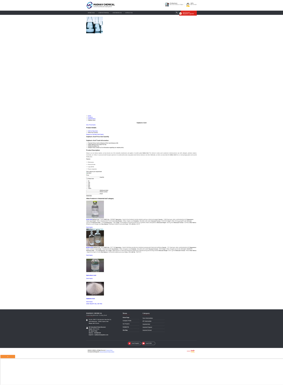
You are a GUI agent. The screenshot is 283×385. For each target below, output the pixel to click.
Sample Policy (91, 147)
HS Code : (186, 249)
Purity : (128, 224)
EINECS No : (109, 219)
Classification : (124, 221)
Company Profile (103, 12)
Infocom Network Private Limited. (107, 351)
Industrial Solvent (147, 330)
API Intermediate (147, 321)
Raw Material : (113, 224)
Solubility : (142, 221)
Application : (137, 219)
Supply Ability (91, 144)
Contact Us (129, 12)
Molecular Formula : (181, 222)
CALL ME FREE (98, 303)
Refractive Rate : (98, 222)
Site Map (125, 330)
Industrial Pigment (147, 327)
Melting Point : (97, 219)
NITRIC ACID (89, 247)
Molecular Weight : (165, 222)
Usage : (136, 222)
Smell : (177, 221)
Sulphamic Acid (90, 298)
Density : (173, 219)
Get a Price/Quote (91, 125)
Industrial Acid (146, 324)
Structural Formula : (159, 221)
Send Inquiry (100, 134)
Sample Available (92, 146)
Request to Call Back (91, 134)
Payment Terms (92, 143)
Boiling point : (110, 222)
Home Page (91, 12)
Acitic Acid (89, 219)
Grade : (104, 221)
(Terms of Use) (109, 350)
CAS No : (136, 224)
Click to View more (93, 131)
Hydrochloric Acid (91, 275)
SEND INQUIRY (90, 303)
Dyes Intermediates (148, 318)
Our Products (117, 12)
